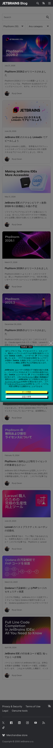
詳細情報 (26, 365)
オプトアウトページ (18, 384)
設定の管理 (26, 397)
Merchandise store (16, 735)
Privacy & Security (12, 706)
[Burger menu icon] (49, 3)
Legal (5, 710)
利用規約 (43, 377)
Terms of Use (33, 706)
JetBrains (24, 741)
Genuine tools (20, 710)
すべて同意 (26, 392)
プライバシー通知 (31, 377)
